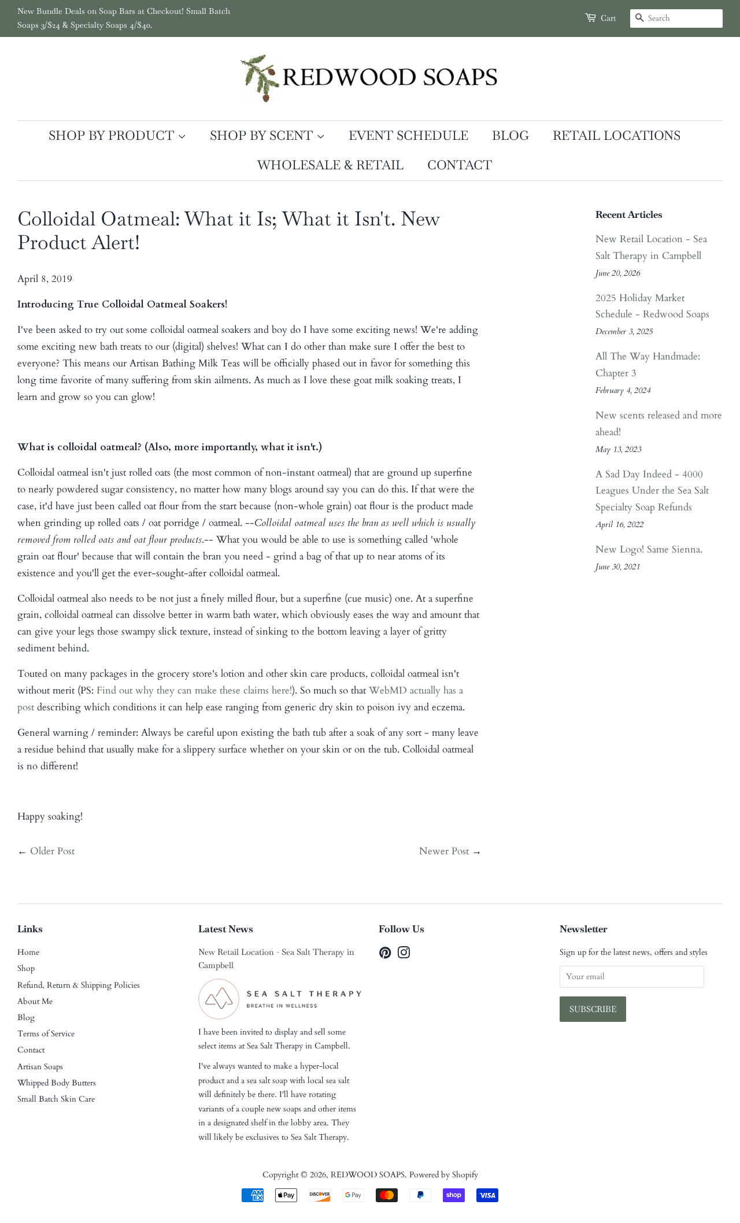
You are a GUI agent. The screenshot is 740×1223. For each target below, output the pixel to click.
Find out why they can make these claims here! (194, 690)
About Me (35, 1001)
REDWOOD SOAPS (368, 1174)
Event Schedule (408, 135)
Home (28, 952)
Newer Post (444, 851)
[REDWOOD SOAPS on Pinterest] (385, 955)
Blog (510, 135)
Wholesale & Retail (330, 165)
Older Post (52, 851)
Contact (459, 165)
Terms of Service (46, 1033)
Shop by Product (113, 135)
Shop (26, 968)
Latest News (225, 928)
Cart (608, 18)
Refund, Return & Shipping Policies (78, 985)
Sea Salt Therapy (275, 1045)
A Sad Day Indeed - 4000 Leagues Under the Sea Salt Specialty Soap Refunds (652, 491)
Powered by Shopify (443, 1174)
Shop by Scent (263, 135)
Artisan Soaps (40, 1066)
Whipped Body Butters (56, 1082)
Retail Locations (616, 135)
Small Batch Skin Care (56, 1099)
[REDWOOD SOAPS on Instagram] (403, 955)
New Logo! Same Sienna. (648, 549)
